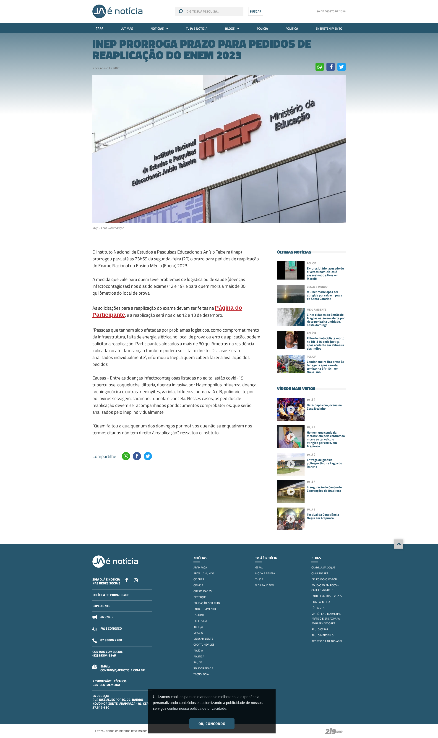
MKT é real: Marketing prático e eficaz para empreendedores (326, 618)
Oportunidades (203, 644)
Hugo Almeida (320, 602)
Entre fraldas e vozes (326, 596)
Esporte (199, 615)
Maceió (198, 633)
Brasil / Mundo (203, 573)
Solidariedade (203, 668)
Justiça (198, 627)
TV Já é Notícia (196, 28)
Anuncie (106, 616)
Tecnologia (201, 674)
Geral (259, 567)
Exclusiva (200, 621)
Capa (99, 28)
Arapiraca (200, 567)
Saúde (197, 662)
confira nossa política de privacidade (196, 708)
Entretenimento (328, 28)
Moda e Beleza (265, 573)
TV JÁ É (259, 579)
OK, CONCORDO (211, 723)
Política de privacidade (110, 594)
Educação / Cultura (206, 603)
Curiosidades (202, 591)
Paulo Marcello (322, 635)
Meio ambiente (203, 638)
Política (291, 28)
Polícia (262, 28)
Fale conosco (111, 628)
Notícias (157, 28)
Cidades (198, 579)
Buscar (255, 11)
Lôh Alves (318, 608)
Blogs (230, 28)
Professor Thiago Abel (326, 641)
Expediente (101, 605)
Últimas (127, 28)
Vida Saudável (265, 585)
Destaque (199, 597)
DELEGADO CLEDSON (324, 579)
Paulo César (319, 629)
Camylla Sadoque (323, 567)
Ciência (198, 585)
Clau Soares (319, 573)
